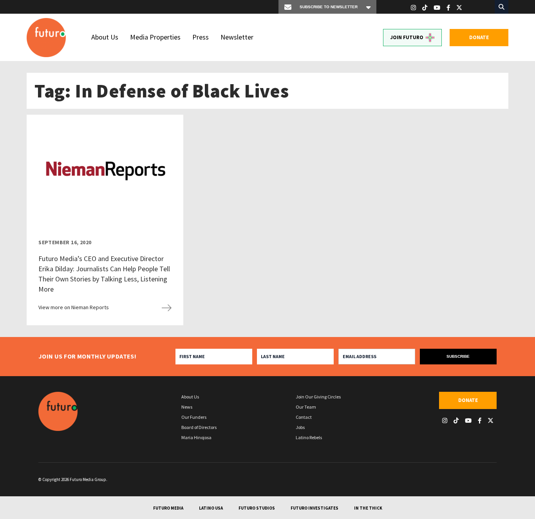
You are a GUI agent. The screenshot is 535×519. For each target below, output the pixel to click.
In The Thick (368, 508)
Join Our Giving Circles (318, 397)
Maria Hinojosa (196, 437)
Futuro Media (168, 508)
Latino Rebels (309, 437)
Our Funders (193, 417)
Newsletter (237, 36)
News (186, 407)
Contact (304, 417)
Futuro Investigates (314, 508)
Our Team (306, 407)
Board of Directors (199, 427)
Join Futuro (406, 37)
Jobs (300, 427)
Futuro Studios (257, 508)
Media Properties (155, 36)
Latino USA (211, 508)
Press (200, 36)
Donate (479, 37)
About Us (104, 36)
